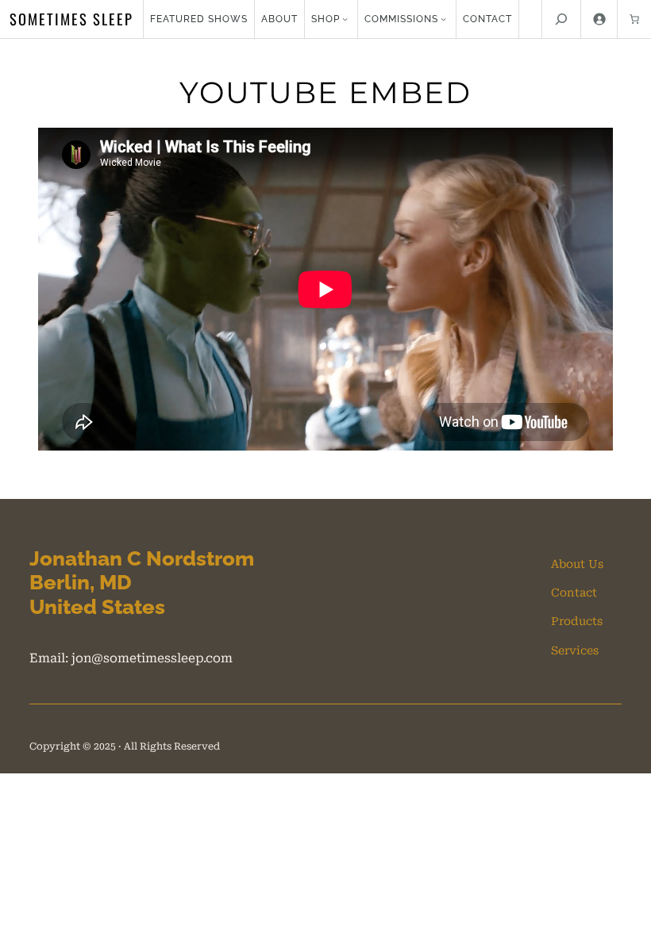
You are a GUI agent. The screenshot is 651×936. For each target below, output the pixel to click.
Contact (574, 592)
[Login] (599, 19)
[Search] (560, 19)
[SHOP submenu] (345, 18)
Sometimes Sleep (71, 18)
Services (575, 650)
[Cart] (634, 19)
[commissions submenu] (443, 18)
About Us (577, 564)
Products (577, 621)
